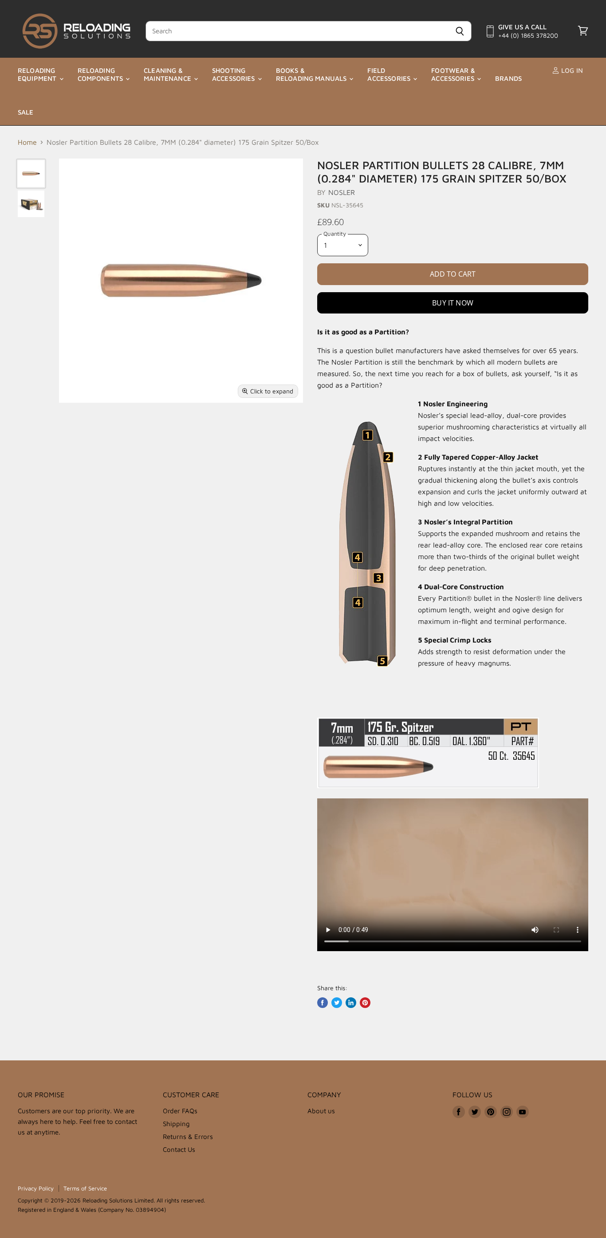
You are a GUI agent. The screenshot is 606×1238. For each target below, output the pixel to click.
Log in (571, 70)
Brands (508, 78)
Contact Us (179, 1149)
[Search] (460, 31)
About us (321, 1111)
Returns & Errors (188, 1136)
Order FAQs (180, 1111)
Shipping (176, 1123)
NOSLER (341, 192)
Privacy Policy (36, 1188)
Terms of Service (85, 1188)
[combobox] (297, 31)
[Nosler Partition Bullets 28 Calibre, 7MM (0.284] (31, 173)
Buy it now (452, 303)
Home (27, 142)
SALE (26, 112)
